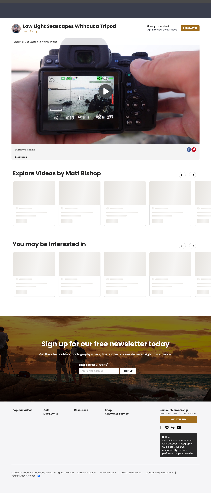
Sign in (18, 41)
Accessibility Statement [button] (159, 472)
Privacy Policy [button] (108, 472)
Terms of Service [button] (86, 472)
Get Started (32, 41)
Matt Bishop (30, 31)
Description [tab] (21, 157)
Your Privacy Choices (23, 475)
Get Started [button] (178, 419)
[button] (162, 28)
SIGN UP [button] (128, 371)
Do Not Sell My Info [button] (131, 472)
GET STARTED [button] (190, 28)
